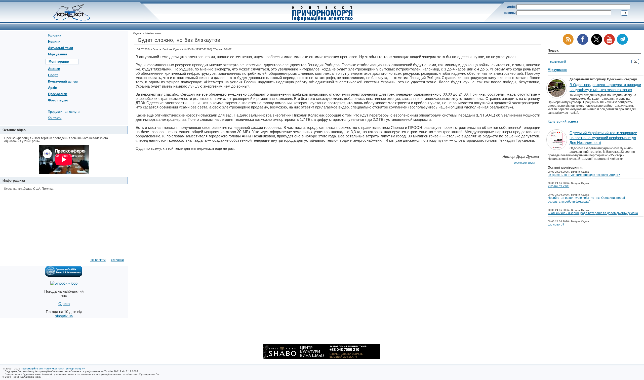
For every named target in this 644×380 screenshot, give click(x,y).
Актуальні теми (60, 48)
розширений (558, 61)
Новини (54, 42)
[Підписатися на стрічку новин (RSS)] (568, 44)
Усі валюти (98, 260)
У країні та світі (558, 186)
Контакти (54, 118)
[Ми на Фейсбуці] (582, 44)
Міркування (57, 54)
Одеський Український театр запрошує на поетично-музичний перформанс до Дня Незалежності (603, 138)
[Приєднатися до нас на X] (596, 44)
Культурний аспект (63, 81)
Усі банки (117, 260)
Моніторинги (59, 61)
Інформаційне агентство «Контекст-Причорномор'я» (53, 368)
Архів (52, 88)
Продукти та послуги (63, 111)
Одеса (137, 33)
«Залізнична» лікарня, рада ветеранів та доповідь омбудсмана (593, 213)
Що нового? (556, 224)
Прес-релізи (57, 94)
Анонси (54, 69)
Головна (54, 35)
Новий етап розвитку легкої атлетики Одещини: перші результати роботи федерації (586, 200)
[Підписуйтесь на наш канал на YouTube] (609, 44)
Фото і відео (58, 100)
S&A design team (30, 376)
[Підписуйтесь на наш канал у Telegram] (622, 44)
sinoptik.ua (64, 316)
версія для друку (524, 162)
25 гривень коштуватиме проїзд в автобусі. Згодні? (584, 175)
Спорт (53, 75)
